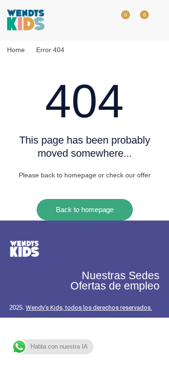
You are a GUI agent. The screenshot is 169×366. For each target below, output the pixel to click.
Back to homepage (85, 210)
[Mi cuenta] (101, 20)
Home (16, 49)
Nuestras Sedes (121, 275)
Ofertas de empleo (115, 286)
